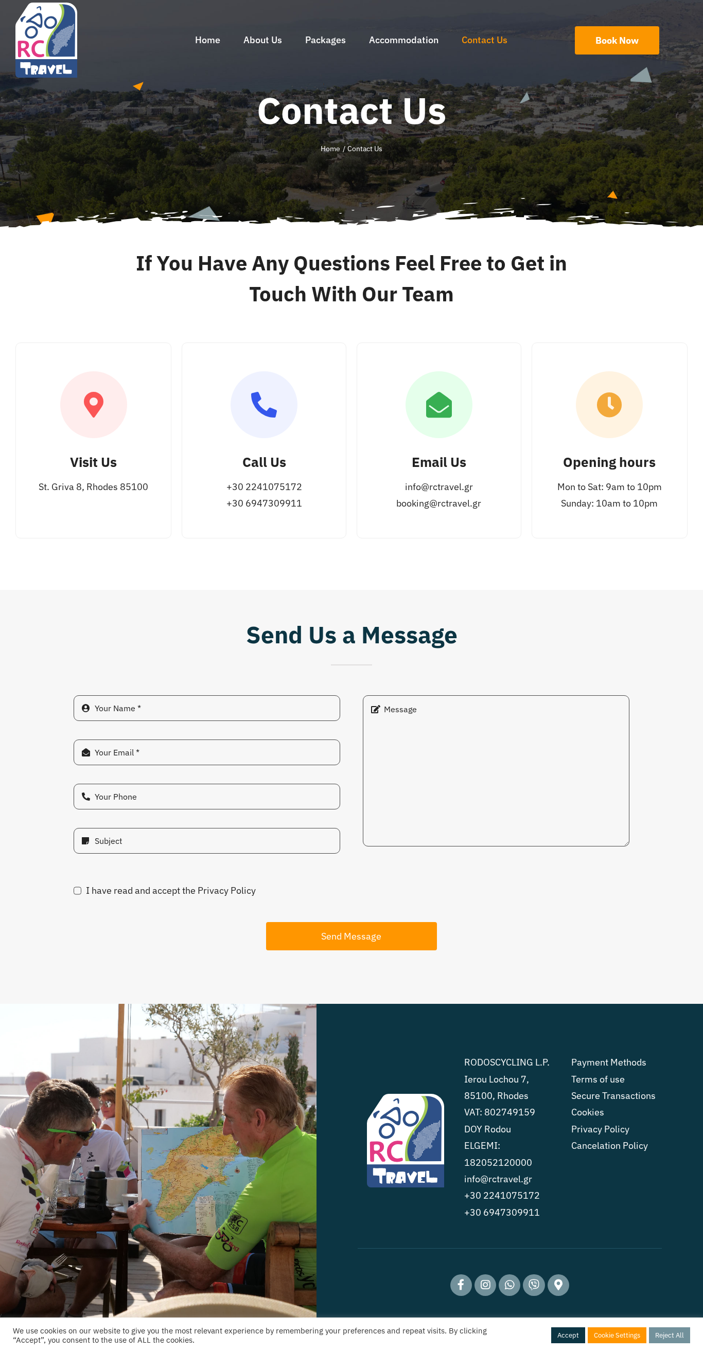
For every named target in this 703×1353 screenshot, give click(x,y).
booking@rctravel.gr (438, 503)
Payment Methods (608, 1062)
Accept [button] (568, 1335)
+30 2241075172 (264, 487)
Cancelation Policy (609, 1145)
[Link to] (509, 1285)
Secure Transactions (613, 1096)
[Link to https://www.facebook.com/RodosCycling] (461, 1285)
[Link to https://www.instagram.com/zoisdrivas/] (485, 1285)
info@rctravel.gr (439, 487)
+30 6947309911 (264, 503)
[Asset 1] (46, 7)
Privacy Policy (600, 1129)
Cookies (587, 1112)
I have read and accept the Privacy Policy (171, 890)
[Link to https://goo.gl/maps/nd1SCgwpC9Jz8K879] (558, 1285)
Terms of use (598, 1079)
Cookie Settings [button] (617, 1335)
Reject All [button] (669, 1335)
